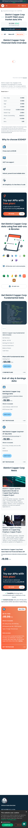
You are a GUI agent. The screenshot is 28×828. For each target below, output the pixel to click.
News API (11, 34)
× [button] (26, 811)
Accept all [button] (7, 825)
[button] (14, 819)
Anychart (25, 77)
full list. (21, 641)
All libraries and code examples (15, 266)
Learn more (7, 366)
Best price (20, 34)
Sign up (24, 5)
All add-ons (15, 286)
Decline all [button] (20, 825)
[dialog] (14, 819)
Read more (19, 818)
